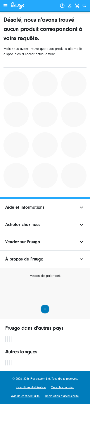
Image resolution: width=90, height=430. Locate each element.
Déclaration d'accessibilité (62, 396)
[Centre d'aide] (62, 5)
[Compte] (69, 5)
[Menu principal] (5, 5)
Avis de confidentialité (25, 396)
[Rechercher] (84, 5)
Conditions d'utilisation (31, 387)
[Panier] (77, 5)
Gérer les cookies (62, 387)
